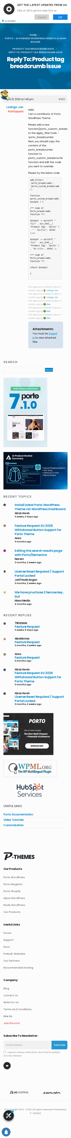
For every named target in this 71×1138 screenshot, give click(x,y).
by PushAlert (10, 20)
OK (60, 17)
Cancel (42, 17)
